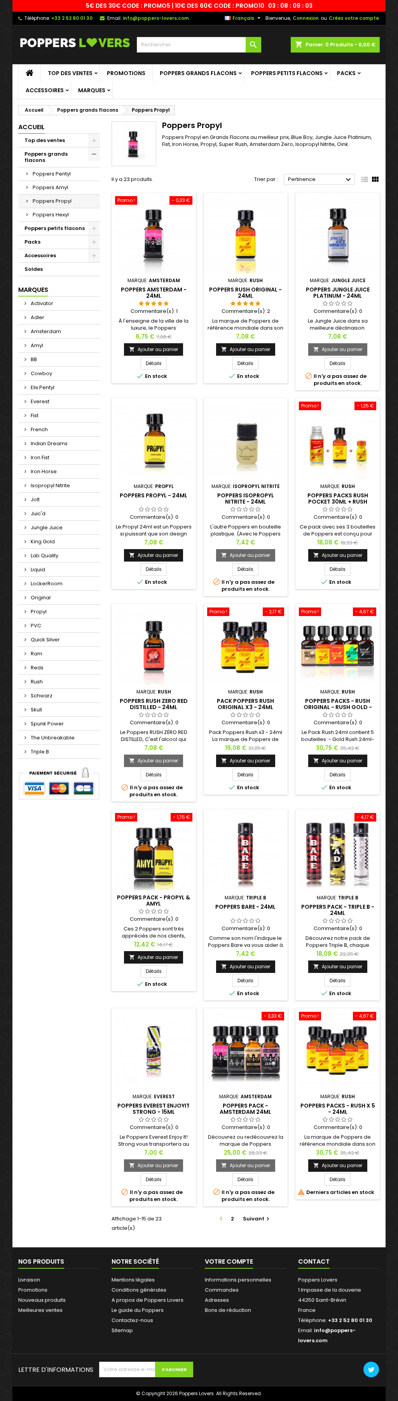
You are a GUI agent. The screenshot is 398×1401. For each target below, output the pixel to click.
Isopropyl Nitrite (50, 485)
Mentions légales (133, 1279)
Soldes (33, 269)
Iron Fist (39, 457)
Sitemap (122, 1330)
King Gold (42, 541)
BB (33, 359)
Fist (34, 415)
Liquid (37, 569)
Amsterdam (45, 331)
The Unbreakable (52, 737)
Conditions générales (139, 1290)
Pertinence (320, 179)
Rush (36, 681)
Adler (37, 317)
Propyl (38, 611)
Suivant (257, 1218)
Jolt (35, 499)
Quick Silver (45, 639)
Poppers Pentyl (52, 173)
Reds (37, 667)
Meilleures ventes (40, 1310)
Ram (36, 653)
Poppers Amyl (50, 187)
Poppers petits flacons (287, 73)
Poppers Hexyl (51, 214)
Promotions (126, 73)
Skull (36, 709)
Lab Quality (44, 555)
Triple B (39, 751)
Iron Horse (43, 471)
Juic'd (37, 513)
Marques (91, 90)
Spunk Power (47, 723)
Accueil (31, 127)
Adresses (217, 1300)
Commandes (222, 1290)
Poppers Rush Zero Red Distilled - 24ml (154, 704)
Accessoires (45, 90)
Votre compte (229, 1261)
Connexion (306, 18)
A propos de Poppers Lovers (147, 1300)
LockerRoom (46, 583)
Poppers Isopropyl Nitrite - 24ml (245, 499)
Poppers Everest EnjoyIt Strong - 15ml (153, 1109)
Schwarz (41, 695)
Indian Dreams (49, 443)
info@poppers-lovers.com (156, 18)
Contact (314, 1261)
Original (40, 597)
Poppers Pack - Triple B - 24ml (337, 910)
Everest (39, 401)
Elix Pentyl (42, 387)
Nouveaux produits (42, 1300)
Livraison (29, 1279)
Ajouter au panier (153, 349)
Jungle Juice (46, 527)
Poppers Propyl (52, 201)
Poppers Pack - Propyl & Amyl (153, 901)
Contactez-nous (132, 1320)
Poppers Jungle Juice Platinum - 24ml (338, 293)
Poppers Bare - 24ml (245, 907)
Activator (41, 303)
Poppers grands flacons (198, 73)
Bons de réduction (228, 1310)
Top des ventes (70, 73)
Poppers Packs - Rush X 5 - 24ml (337, 1109)
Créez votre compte (354, 18)
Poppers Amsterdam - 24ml (154, 293)
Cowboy (41, 373)
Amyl (36, 345)
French (39, 429)
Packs (346, 73)
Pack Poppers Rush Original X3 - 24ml (245, 704)
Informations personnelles (238, 1279)
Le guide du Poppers (138, 1310)
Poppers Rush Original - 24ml (245, 293)
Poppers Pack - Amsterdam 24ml (245, 1109)
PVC (35, 625)
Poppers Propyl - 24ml (153, 495)
